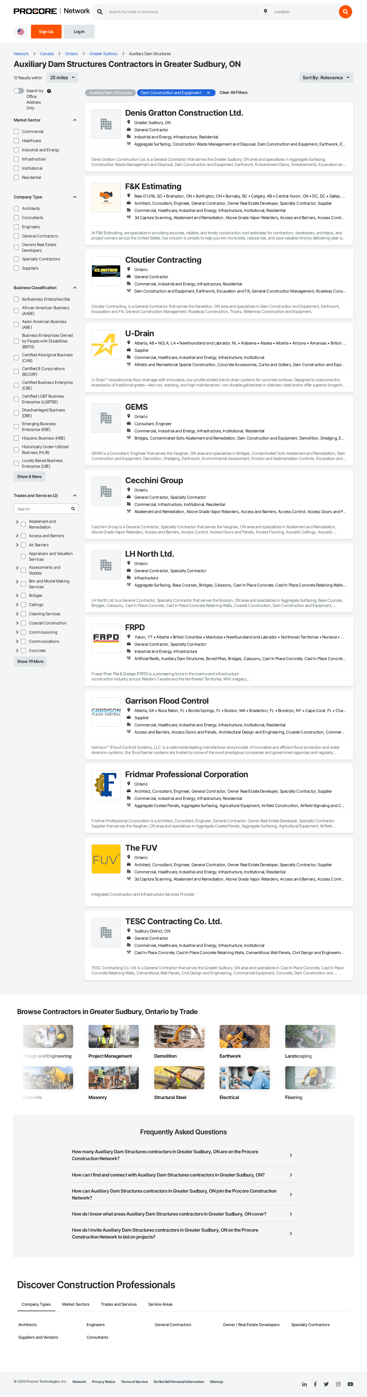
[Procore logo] (35, 12)
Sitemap (216, 1381)
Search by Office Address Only (35, 99)
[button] (16, 131)
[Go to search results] (73, 508)
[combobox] (304, 11)
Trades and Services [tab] (119, 1304)
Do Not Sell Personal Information (179, 1381)
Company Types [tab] (36, 1304)
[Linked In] (304, 1384)
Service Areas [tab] (160, 1304)
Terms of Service (134, 1381)
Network (77, 11)
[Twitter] (326, 1384)
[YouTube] (350, 1384)
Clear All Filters (234, 92)
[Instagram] (338, 1384)
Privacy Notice (103, 1381)
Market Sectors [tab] (75, 1304)
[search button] (345, 11)
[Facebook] (315, 1384)
